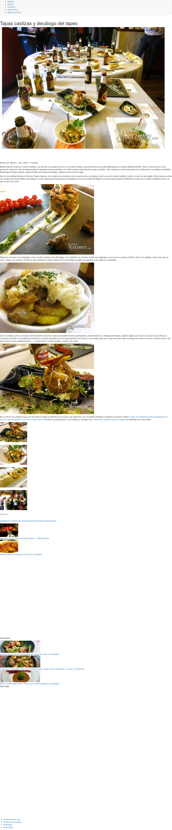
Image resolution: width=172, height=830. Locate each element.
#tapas (53, 520)
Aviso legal (7, 827)
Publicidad (7, 824)
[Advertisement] (66, 155)
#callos (25, 520)
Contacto (11, 6)
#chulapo (39, 520)
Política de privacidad (12, 822)
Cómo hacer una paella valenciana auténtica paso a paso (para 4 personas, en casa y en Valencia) (42, 668)
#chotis (32, 520)
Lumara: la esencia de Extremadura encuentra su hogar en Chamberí (29, 654)
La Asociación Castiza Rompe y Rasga (108, 419)
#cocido (47, 520)
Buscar (10, 4)
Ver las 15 (4, 514)
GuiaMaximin (5, 520)
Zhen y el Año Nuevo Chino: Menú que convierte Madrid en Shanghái (29, 683)
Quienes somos (14, 12)
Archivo (11, 1)
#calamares (17, 520)
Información (13, 9)
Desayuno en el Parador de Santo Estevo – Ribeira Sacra (24, 538)
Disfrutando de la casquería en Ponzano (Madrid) (21, 554)
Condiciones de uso (11, 819)
